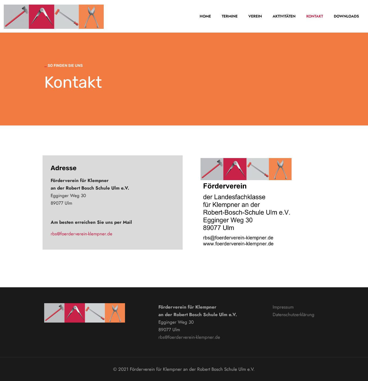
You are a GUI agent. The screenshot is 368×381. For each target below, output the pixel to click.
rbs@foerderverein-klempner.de (81, 233)
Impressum (283, 307)
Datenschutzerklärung (293, 314)
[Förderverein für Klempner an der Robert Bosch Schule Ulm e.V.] (54, 16)
